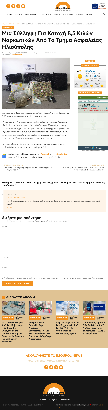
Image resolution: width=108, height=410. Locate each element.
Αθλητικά (80, 14)
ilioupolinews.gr (16, 55)
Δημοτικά (19, 14)
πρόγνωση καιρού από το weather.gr (90, 88)
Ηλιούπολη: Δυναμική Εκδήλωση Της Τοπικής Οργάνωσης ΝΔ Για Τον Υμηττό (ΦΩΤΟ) (28, 167)
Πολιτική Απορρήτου (10, 405)
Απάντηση (11, 207)
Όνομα (5, 258)
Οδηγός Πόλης (45, 14)
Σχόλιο (5, 226)
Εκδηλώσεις (68, 14)
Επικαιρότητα (14, 24)
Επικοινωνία (65, 400)
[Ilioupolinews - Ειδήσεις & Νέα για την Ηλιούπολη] (63, 6)
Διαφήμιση (53, 400)
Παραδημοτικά (31, 14)
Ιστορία (89, 14)
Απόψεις (57, 14)
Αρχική (4, 24)
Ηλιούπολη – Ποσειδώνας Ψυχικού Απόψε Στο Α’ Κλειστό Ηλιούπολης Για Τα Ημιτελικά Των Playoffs (83, 167)
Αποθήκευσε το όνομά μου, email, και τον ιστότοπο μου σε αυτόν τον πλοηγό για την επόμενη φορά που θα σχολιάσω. (53, 278)
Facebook (44, 154)
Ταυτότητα (42, 400)
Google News (62, 154)
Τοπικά (9, 14)
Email (5, 267)
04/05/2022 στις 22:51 (16, 197)
